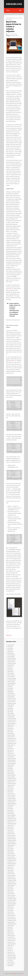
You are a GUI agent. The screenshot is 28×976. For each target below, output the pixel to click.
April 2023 (10, 711)
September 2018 (11, 803)
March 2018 (10, 813)
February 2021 (11, 755)
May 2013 (10, 910)
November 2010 (11, 957)
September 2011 (11, 944)
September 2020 (11, 763)
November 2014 (11, 880)
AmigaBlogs (13, 973)
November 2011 (11, 940)
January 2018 (10, 817)
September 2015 (11, 863)
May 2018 (10, 810)
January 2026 (10, 656)
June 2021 (10, 748)
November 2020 (11, 760)
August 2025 (10, 665)
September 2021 (11, 743)
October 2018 (10, 802)
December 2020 (11, 758)
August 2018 (10, 805)
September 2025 (11, 663)
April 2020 (10, 771)
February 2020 (11, 775)
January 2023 (10, 716)
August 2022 (10, 725)
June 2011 (10, 949)
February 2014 (11, 895)
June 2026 (10, 648)
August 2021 (10, 745)
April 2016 (10, 852)
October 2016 (10, 842)
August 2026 (10, 645)
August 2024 (10, 685)
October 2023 (10, 701)
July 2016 (9, 847)
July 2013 (9, 907)
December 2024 (11, 678)
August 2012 (10, 925)
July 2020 (9, 766)
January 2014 (10, 897)
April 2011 (10, 950)
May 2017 (10, 830)
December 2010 (11, 955)
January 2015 (10, 877)
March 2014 (10, 893)
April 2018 (10, 812)
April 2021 (10, 751)
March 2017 (10, 833)
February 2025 (11, 675)
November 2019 (11, 780)
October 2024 (10, 681)
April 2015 (10, 872)
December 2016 (11, 838)
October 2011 (10, 942)
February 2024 (11, 695)
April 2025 (10, 671)
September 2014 (11, 883)
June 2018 (10, 808)
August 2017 (10, 825)
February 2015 (11, 875)
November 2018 (11, 800)
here (10, 288)
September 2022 (11, 723)
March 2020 (10, 773)
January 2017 (10, 837)
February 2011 (11, 954)
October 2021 (10, 741)
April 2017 (10, 832)
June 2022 (10, 728)
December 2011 (11, 939)
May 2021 (10, 750)
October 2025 (10, 661)
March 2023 (10, 713)
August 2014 (10, 885)
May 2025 (10, 670)
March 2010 (10, 962)
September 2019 (11, 783)
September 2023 (11, 703)
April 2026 (10, 651)
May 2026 (10, 650)
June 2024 (10, 688)
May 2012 (10, 930)
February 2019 (11, 795)
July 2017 (9, 827)
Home (7, 17)
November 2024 (11, 680)
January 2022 (10, 736)
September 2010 (11, 959)
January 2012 (10, 937)
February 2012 (11, 935)
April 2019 (10, 791)
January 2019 (10, 797)
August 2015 (10, 865)
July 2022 (9, 726)
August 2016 (10, 845)
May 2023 (10, 710)
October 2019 (10, 781)
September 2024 (11, 683)
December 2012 (11, 918)
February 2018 (11, 815)
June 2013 (10, 908)
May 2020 (10, 770)
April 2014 (10, 892)
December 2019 (11, 778)
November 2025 (11, 659)
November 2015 (11, 860)
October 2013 (10, 902)
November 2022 (11, 720)
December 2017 (11, 818)
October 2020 (10, 761)
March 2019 (10, 793)
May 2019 (10, 790)
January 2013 (10, 917)
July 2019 (9, 786)
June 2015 (10, 868)
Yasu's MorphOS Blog (12, 34)
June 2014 (10, 888)
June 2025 (10, 668)
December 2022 (11, 718)
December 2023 (11, 698)
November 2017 (11, 820)
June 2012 (10, 928)
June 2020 (10, 768)
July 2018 (9, 807)
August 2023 (10, 705)
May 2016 (10, 850)
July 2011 (9, 947)
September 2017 (11, 823)
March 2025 (10, 673)
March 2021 (10, 753)
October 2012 (10, 922)
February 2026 (11, 654)
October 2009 (10, 964)
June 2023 (10, 708)
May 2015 (10, 870)
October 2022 (10, 721)
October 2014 (10, 882)
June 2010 (10, 960)
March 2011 (10, 952)
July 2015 (9, 867)
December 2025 (11, 658)
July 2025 (9, 666)
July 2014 (9, 887)
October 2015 (10, 862)
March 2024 (10, 693)
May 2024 (10, 690)
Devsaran (21, 973)
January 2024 (10, 696)
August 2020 (10, 765)
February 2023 (11, 715)
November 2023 (11, 700)
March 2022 (10, 733)
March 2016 (10, 853)
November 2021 (11, 740)
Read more (8, 635)
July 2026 (9, 646)
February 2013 (11, 915)
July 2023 (9, 706)
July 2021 (9, 746)
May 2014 (10, 890)
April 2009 (10, 965)
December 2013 (11, 898)
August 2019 (10, 785)
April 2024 (10, 691)
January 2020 (10, 776)
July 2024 (9, 686)
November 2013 (11, 900)
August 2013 (10, 905)
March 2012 (10, 934)
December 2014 (11, 878)
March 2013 (10, 913)
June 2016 (10, 848)
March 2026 (10, 653)
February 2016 (11, 855)
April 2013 (10, 912)
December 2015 (11, 858)
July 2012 (9, 927)
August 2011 (10, 945)
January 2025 (10, 676)
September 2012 (11, 923)
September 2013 (11, 903)
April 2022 (10, 731)
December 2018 (11, 798)
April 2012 (10, 932)
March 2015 (10, 873)
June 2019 (10, 788)
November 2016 (11, 840)
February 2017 (11, 835)
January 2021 (10, 756)
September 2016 (11, 843)
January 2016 (10, 857)
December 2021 (11, 738)
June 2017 (10, 828)
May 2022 (10, 730)
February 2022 (11, 735)
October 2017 (10, 822)
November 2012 (11, 920)
